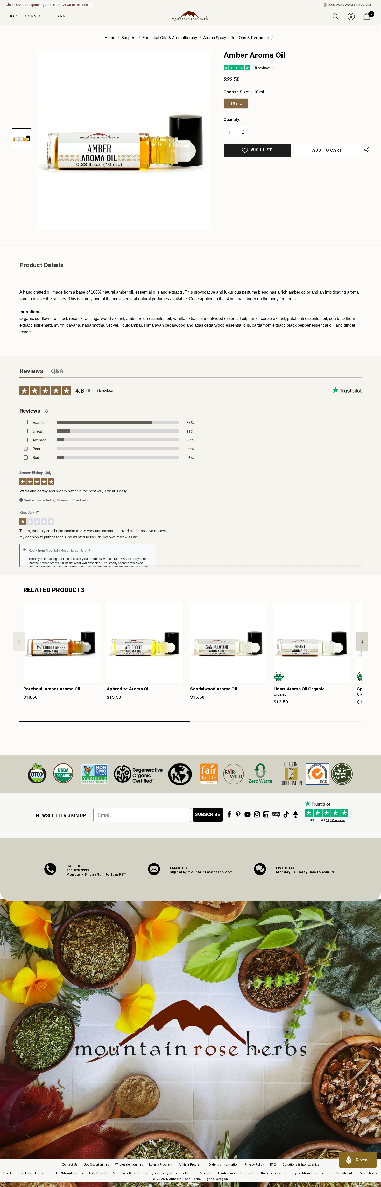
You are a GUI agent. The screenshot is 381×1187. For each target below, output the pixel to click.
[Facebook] (229, 814)
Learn (59, 16)
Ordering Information (223, 1164)
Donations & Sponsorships (301, 1164)
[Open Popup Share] (366, 150)
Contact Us (69, 1164)
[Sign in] (351, 16)
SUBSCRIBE (207, 814)
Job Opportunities (96, 1164)
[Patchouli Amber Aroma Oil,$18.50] (61, 643)
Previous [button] (19, 641)
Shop (11, 16)
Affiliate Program (190, 1164)
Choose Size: (244, 92)
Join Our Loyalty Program (349, 4)
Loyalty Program (160, 1164)
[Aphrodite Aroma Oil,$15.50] (144, 643)
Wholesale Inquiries (129, 1164)
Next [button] (362, 641)
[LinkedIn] (266, 814)
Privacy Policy (254, 1164)
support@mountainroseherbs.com (201, 872)
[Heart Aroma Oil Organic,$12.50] (311, 643)
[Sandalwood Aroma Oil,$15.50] (228, 643)
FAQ (273, 1164)
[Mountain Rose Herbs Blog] (276, 814)
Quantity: (232, 119)
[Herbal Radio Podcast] (295, 814)
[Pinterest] (238, 814)
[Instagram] (257, 814)
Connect (34, 16)
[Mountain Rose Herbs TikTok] (286, 814)
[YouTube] (247, 814)
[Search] (335, 16)
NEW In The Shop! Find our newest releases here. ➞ (44, 5)
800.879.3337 (77, 870)
